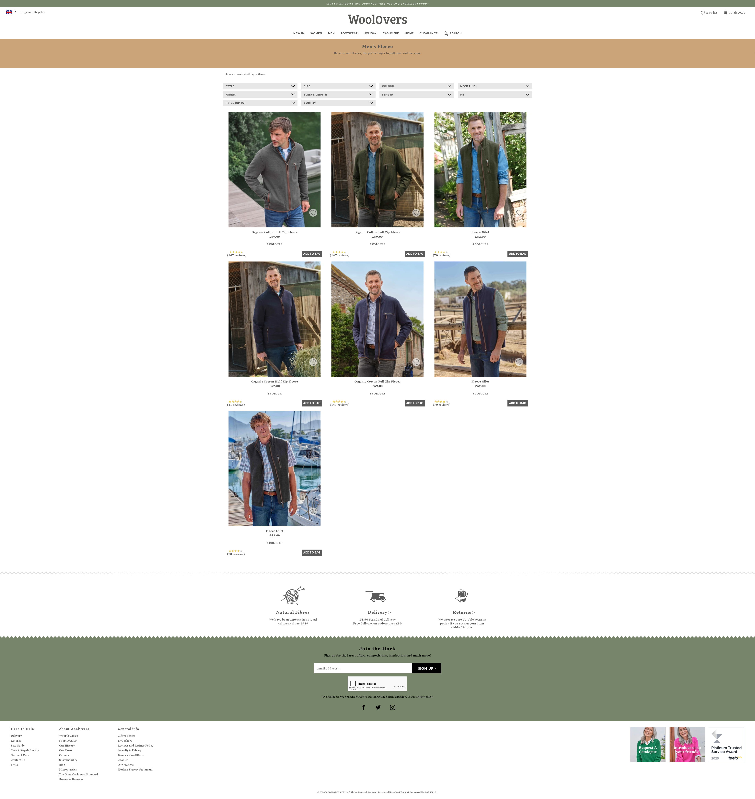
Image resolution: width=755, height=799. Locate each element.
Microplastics (68, 769)
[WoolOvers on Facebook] (363, 706)
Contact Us (18, 759)
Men (331, 33)
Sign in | (27, 12)
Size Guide (18, 745)
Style (230, 86)
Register (39, 12)
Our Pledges (126, 764)
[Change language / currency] (10, 13)
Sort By (310, 103)
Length (387, 94)
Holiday (370, 33)
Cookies (123, 759)
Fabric (231, 94)
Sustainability (68, 759)
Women (316, 33)
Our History (67, 745)
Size (307, 86)
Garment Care (20, 755)
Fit (462, 94)
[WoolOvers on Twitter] (377, 706)
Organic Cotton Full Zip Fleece (275, 232)
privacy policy (424, 696)
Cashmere (391, 33)
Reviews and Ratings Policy (135, 745)
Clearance (429, 33)
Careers (64, 755)
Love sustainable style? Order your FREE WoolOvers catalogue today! (377, 3)
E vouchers (125, 740)
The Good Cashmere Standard (78, 774)
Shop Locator (68, 740)
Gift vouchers (126, 735)
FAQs (14, 764)
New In (299, 33)
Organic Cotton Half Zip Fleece (274, 381)
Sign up (426, 668)
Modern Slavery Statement (135, 769)
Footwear (349, 33)
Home (409, 33)
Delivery (16, 735)
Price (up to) (236, 103)
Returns (16, 740)
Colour (388, 86)
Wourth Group (68, 735)
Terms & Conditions (131, 755)
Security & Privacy (130, 750)
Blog (62, 764)
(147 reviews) (237, 255)
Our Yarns (65, 750)
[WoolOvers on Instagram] (392, 706)
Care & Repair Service (25, 750)
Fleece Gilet (480, 232)
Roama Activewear (71, 779)
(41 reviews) (236, 404)
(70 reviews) (442, 255)
